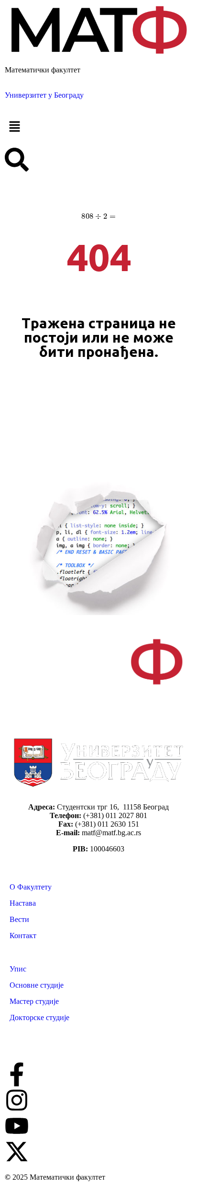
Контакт (23, 935)
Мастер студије (34, 1001)
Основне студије (37, 985)
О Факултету (31, 887)
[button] (98, 127)
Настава (23, 903)
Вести (19, 919)
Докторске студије (39, 1017)
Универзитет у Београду (44, 95)
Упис (18, 969)
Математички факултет (42, 70)
